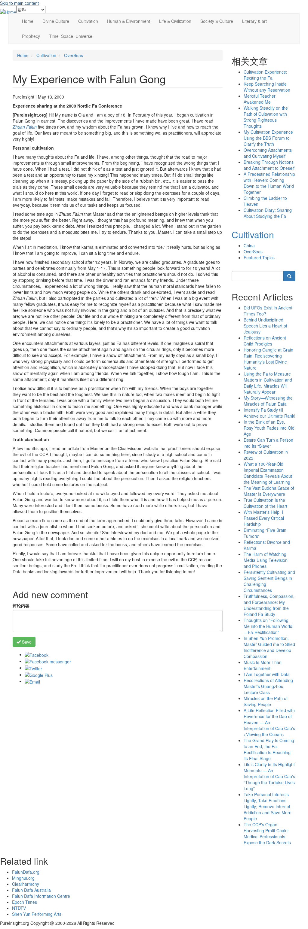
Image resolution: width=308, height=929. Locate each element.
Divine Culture (55, 21)
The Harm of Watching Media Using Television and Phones (266, 560)
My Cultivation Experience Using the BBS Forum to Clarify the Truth (268, 138)
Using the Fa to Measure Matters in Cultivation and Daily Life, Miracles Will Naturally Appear (268, 383)
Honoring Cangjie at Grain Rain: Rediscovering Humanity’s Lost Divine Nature (268, 359)
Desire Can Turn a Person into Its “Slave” (268, 443)
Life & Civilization (175, 21)
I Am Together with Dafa (267, 674)
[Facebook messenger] (48, 661)
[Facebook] (36, 654)
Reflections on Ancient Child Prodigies (265, 341)
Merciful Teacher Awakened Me (260, 99)
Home (27, 21)
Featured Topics (259, 257)
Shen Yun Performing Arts (36, 914)
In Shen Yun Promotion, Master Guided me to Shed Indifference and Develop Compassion (269, 647)
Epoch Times (24, 902)
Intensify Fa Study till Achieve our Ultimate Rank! (269, 413)
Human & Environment (128, 21)
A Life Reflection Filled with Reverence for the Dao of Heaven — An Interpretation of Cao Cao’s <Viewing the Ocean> (269, 722)
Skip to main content (19, 3)
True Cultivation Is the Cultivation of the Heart (265, 503)
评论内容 (21, 605)
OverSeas (73, 55)
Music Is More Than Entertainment (263, 665)
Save (26, 642)
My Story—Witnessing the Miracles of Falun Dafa (268, 401)
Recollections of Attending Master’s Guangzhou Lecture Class (268, 686)
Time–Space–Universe (70, 36)
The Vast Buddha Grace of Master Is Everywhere (269, 491)
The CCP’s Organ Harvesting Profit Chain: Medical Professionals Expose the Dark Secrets (267, 833)
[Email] (32, 681)
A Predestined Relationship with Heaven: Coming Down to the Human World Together (269, 183)
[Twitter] (33, 668)
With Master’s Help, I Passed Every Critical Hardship (264, 518)
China (249, 245)
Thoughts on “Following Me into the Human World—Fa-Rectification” (268, 626)
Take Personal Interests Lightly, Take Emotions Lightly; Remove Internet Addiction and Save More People (267, 806)
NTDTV (19, 908)
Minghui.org (23, 878)
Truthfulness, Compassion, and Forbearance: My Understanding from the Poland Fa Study (269, 605)
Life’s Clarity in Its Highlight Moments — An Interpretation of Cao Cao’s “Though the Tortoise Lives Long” (269, 776)
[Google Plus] (39, 675)
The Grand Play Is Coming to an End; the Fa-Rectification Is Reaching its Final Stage (269, 749)
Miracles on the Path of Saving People (266, 701)
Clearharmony (25, 884)
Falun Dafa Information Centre (41, 896)
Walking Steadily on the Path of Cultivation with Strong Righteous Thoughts (266, 117)
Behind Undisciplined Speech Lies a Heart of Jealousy (265, 326)
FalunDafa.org (25, 872)
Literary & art (254, 21)
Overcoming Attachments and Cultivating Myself (268, 153)
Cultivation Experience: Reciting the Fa (265, 75)
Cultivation (88, 21)
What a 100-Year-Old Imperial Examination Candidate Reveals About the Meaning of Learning (268, 473)
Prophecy (31, 36)
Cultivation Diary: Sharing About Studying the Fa (268, 213)
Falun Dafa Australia (31, 890)
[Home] (8, 11)
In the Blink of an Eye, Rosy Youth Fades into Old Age (269, 428)
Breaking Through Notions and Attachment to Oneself (269, 165)
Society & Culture (216, 21)
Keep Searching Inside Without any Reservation (267, 87)
